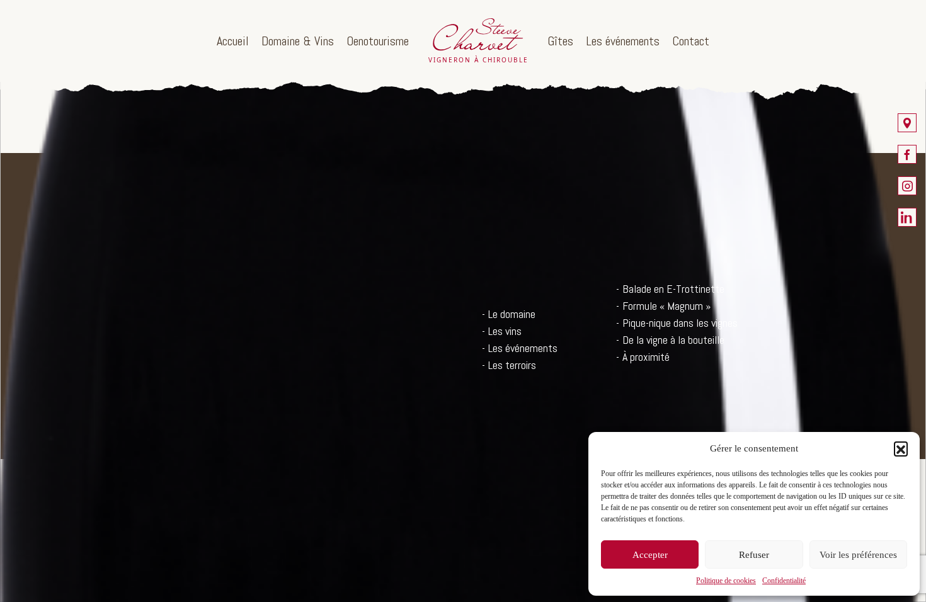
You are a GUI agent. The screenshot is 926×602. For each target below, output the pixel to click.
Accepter (650, 555)
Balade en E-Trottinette (673, 288)
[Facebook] (907, 154)
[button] (901, 448)
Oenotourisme (377, 41)
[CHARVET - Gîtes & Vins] (907, 122)
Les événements (623, 41)
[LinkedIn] (907, 217)
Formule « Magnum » (666, 305)
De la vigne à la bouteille (673, 339)
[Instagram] (907, 185)
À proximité (646, 356)
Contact (690, 41)
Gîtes (560, 41)
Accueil (233, 41)
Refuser (754, 555)
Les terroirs (512, 365)
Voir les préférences (858, 555)
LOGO (478, 40)
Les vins (505, 331)
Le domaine (511, 314)
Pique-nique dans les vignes (680, 322)
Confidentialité (784, 580)
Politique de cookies (726, 580)
